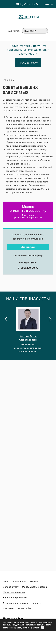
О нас (6, 581)
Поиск (49, 4)
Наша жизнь (20, 581)
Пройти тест (28, 63)
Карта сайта (24, 608)
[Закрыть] (42, 627)
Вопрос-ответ (11, 586)
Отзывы (34, 581)
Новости (36, 602)
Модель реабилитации (34, 586)
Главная (7, 79)
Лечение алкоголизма (15, 602)
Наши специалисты (14, 592)
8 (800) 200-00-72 (26, 4)
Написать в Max (28, 262)
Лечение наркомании (15, 597)
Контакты (8, 608)
